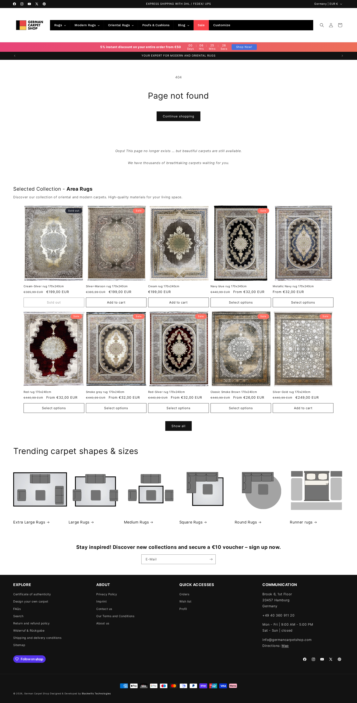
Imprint (101, 601)
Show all (178, 426)
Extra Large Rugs (29, 522)
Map (285, 646)
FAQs (17, 609)
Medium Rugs (136, 522)
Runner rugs (301, 522)
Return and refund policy (31, 623)
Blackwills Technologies (96, 693)
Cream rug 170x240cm (163, 286)
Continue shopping (178, 116)
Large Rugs (79, 522)
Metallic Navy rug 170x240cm (293, 286)
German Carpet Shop (36, 693)
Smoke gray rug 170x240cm (105, 391)
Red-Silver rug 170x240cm (166, 391)
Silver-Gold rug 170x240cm (291, 391)
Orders (184, 594)
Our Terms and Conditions (115, 616)
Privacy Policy (106, 594)
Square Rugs (191, 522)
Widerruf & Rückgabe (28, 630)
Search (18, 616)
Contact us (104, 609)
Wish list (185, 601)
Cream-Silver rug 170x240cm (44, 286)
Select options (241, 302)
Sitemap (19, 645)
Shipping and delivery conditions (37, 637)
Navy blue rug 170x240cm (229, 286)
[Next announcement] (342, 56)
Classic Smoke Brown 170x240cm (234, 391)
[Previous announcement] (14, 56)
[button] (321, 25)
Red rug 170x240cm (37, 391)
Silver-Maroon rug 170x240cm (107, 286)
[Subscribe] (210, 559)
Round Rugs (246, 522)
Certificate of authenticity (32, 594)
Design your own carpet (30, 601)
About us (102, 623)
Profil (183, 609)
